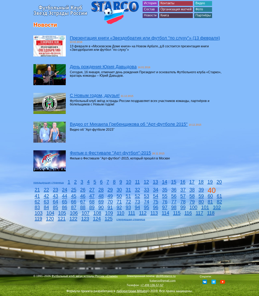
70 (110, 201)
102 (217, 207)
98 (173, 207)
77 (173, 201)
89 (91, 207)
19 (210, 182)
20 (219, 182)
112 (142, 213)
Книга (164, 15)
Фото (199, 9)
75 (155, 201)
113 (154, 213)
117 (199, 213)
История (150, 3)
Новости (150, 15)
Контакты (167, 3)
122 (73, 218)
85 (55, 207)
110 (120, 213)
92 (119, 207)
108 (97, 213)
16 (182, 182)
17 (191, 182)
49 (110, 196)
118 (210, 213)
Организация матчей (176, 9)
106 (74, 213)
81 (210, 201)
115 (176, 213)
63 (46, 201)
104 (50, 213)
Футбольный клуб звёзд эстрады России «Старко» (85, 276)
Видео (200, 3)
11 (137, 182)
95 (146, 207)
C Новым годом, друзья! (95, 95)
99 (183, 207)
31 (128, 189)
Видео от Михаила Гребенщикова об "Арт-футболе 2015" (129, 124)
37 (183, 189)
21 (37, 189)
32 (137, 189)
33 (146, 189)
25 (73, 189)
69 (101, 201)
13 (155, 182)
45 (73, 196)
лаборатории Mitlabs (131, 291)
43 (55, 196)
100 (193, 207)
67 (82, 201)
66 (73, 201)
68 (91, 201)
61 (219, 196)
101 (205, 207)
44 (64, 196)
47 (91, 196)
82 (219, 201)
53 (146, 196)
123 (85, 218)
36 (173, 189)
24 (64, 189)
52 (137, 196)
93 (128, 207)
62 (37, 201)
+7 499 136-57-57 (151, 285)
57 (183, 196)
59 (201, 196)
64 (55, 201)
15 (173, 182)
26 (82, 189)
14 (164, 182)
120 (50, 218)
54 (155, 196)
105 (62, 213)
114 (165, 213)
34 (155, 189)
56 (173, 196)
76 (164, 201)
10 (128, 182)
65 (64, 201)
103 (38, 213)
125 (109, 218)
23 (55, 189)
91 (110, 207)
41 (37, 196)
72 (128, 201)
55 (164, 196)
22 (46, 189)
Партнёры (203, 15)
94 (137, 207)
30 (119, 189)
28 (101, 189)
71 (119, 201)
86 (64, 207)
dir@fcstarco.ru (166, 276)
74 (146, 201)
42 (46, 196)
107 (85, 213)
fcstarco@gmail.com (163, 280)
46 (82, 196)
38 (192, 189)
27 (91, 189)
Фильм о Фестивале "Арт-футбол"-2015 (110, 152)
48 (101, 196)
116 (188, 213)
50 (119, 196)
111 (131, 213)
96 (155, 207)
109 (109, 213)
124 (97, 218)
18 (201, 182)
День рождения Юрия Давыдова (103, 66)
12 (146, 182)
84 (46, 207)
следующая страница (130, 219)
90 (101, 207)
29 (110, 189)
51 (128, 196)
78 (183, 201)
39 (201, 189)
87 (73, 207)
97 (164, 207)
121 (62, 218)
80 (201, 201)
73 (137, 201)
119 (38, 218)
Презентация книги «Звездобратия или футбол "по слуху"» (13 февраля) (145, 37)
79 (192, 201)
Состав (149, 9)
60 (210, 196)
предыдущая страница (48, 182)
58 (192, 196)
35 (164, 189)
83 (37, 207)
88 (82, 207)
